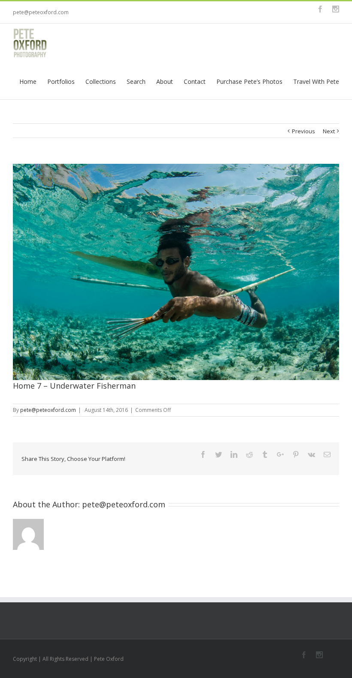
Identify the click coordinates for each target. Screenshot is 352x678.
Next (329, 131)
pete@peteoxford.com (41, 12)
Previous (303, 131)
